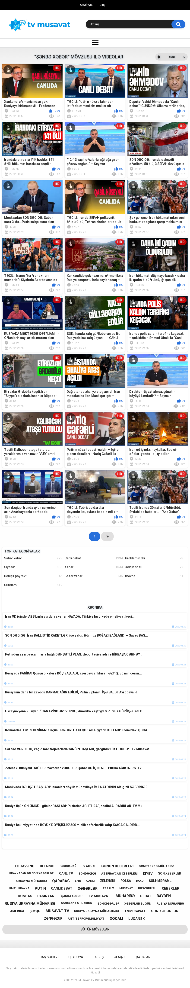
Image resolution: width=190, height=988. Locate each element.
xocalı (116, 918)
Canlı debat (94, 558)
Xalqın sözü (154, 567)
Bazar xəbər (94, 576)
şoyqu (34, 911)
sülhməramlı (160, 881)
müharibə (125, 896)
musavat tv (57, 911)
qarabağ (61, 881)
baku (139, 880)
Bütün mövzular (95, 929)
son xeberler (169, 873)
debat (146, 896)
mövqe (154, 576)
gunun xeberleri (117, 866)
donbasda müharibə (76, 903)
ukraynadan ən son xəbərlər (30, 873)
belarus (47, 866)
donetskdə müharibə (156, 866)
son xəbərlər (164, 911)
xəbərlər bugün (137, 903)
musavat (126, 888)
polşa (125, 881)
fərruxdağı (68, 866)
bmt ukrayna (19, 888)
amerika (17, 911)
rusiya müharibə (170, 903)
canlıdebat (62, 888)
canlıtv (66, 873)
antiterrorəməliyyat (86, 918)
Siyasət (33, 567)
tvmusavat (135, 911)
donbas (25, 896)
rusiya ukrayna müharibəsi (96, 911)
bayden (164, 896)
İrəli (107, 536)
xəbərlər (88, 888)
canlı (90, 880)
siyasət (89, 866)
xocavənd (24, 866)
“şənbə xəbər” (71, 896)
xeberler (170, 888)
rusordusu (147, 888)
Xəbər (94, 567)
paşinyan (45, 896)
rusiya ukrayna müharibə (30, 903)
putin (40, 888)
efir (78, 880)
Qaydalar (142, 957)
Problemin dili (154, 558)
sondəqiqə (87, 873)
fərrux (108, 888)
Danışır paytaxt (33, 576)
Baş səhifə (49, 957)
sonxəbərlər (108, 903)
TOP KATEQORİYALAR (22, 551)
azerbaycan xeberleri (119, 873)
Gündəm (33, 585)
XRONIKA (95, 607)
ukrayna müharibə (31, 881)
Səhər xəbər (33, 558)
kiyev (148, 874)
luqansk (136, 919)
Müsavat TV (86, 980)
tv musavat (99, 896)
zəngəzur (53, 918)
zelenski (107, 881)
